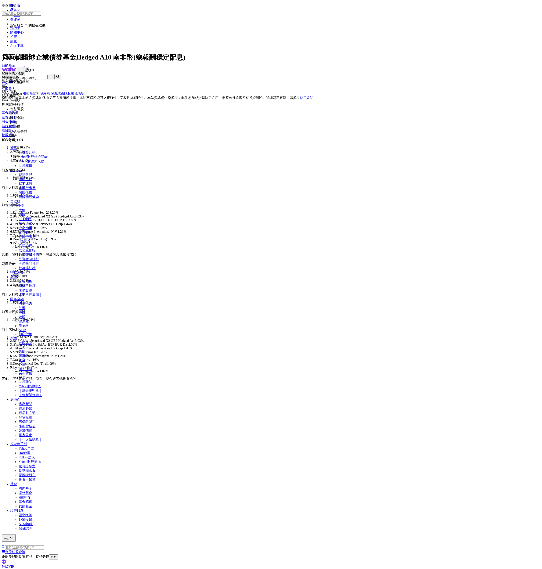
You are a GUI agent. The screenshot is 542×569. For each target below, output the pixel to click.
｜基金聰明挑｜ (30, 390)
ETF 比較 (25, 183)
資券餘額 (25, 232)
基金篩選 (25, 502)
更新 (53, 556)
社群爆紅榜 (27, 152)
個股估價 (25, 192)
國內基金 (25, 488)
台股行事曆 (27, 188)
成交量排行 (27, 250)
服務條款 (29, 93)
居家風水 (25, 435)
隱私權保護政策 (52, 93)
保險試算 (25, 528)
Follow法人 (27, 457)
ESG (22, 377)
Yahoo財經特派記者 (33, 157)
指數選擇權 (27, 286)
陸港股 (24, 355)
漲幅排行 (25, 241)
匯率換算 (25, 515)
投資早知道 (27, 479)
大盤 (22, 210)
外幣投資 (25, 519)
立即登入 (8, 89)
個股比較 (25, 179)
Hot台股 (24, 453)
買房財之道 (27, 413)
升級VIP (8, 566)
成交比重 (25, 228)
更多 (6, 539)
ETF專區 (25, 219)
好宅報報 (25, 417)
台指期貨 (25, 281)
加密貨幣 (25, 334)
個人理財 (25, 369)
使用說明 (306, 98)
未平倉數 (25, 290)
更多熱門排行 (29, 263)
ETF (22, 347)
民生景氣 (25, 373)
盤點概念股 (27, 470)
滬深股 (24, 321)
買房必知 (25, 408)
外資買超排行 (29, 254)
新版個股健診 (29, 197)
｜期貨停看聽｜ (30, 294)
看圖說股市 (27, 475)
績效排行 (25, 497)
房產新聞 (25, 404)
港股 (22, 317)
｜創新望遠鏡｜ (30, 395)
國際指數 (25, 303)
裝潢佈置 (25, 430)
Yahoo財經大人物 (31, 161)
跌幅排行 (25, 246)
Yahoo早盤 (26, 448)
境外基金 (25, 493)
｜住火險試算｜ (30, 439)
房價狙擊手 (27, 422)
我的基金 (25, 506)
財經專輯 (25, 166)
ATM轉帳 (26, 524)
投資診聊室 (27, 466)
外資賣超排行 (29, 259)
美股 (22, 312)
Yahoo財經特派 (30, 386)
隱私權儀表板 (74, 93)
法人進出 (25, 223)
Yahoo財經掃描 (30, 462)
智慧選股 (25, 174)
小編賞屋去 (27, 426)
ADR (22, 330)
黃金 (22, 360)
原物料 (24, 326)
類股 (22, 214)
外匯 (22, 308)
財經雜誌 (25, 381)
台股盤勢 (25, 343)
